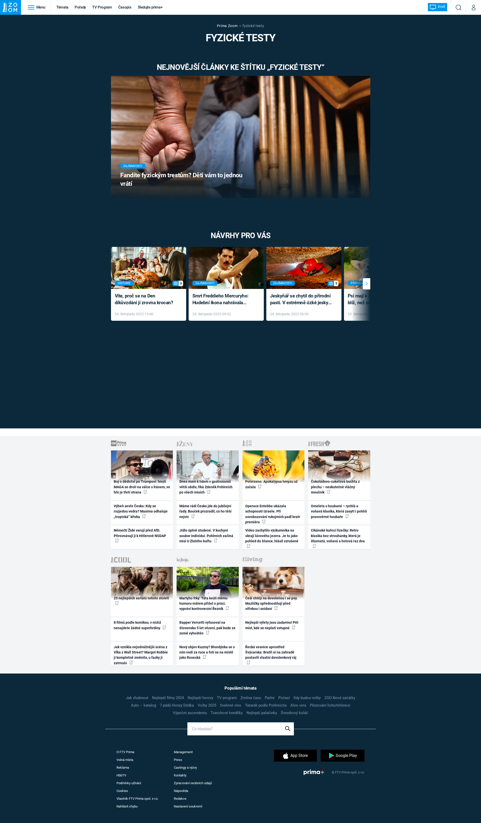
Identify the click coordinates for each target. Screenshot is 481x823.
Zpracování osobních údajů (193, 783)
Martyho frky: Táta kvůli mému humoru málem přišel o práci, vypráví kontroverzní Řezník (203, 603)
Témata (62, 7)
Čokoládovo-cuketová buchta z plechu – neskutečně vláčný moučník (335, 486)
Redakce (180, 798)
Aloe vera (298, 705)
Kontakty (180, 775)
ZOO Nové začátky (339, 698)
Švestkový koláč (294, 713)
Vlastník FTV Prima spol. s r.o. (137, 798)
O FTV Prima (125, 752)
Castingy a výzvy (185, 767)
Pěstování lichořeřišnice (330, 705)
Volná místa (124, 760)
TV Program (102, 7)
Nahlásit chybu (127, 806)
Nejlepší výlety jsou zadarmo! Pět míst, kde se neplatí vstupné (271, 625)
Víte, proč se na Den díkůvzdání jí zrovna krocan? (144, 299)
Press (178, 760)
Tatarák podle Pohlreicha (266, 705)
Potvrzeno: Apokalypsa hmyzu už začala (271, 484)
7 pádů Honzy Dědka (177, 705)
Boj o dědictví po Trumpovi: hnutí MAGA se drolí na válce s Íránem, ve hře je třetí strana (142, 486)
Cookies (122, 791)
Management (183, 752)
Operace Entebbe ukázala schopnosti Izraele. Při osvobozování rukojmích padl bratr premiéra (272, 514)
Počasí (284, 698)
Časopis (125, 7)
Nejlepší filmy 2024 (168, 698)
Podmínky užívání (128, 783)
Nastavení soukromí (188, 806)
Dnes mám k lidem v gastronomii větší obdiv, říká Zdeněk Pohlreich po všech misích (205, 486)
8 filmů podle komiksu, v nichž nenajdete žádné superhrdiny (137, 625)
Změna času (251, 698)
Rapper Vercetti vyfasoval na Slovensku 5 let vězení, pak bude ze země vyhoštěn (207, 627)
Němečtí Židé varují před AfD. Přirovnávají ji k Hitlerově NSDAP (140, 533)
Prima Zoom (227, 26)
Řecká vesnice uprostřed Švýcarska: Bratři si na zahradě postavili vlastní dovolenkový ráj (270, 652)
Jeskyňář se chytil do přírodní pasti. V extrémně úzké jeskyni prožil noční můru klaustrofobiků (301, 299)
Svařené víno (230, 705)
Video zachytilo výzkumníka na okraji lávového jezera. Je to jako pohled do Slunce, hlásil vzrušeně (271, 535)
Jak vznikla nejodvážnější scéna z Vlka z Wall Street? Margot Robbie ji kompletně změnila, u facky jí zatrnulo (141, 655)
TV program (227, 698)
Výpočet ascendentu (190, 713)
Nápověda (181, 791)
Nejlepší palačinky (262, 713)
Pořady (80, 7)
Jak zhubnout (137, 698)
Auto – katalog (143, 705)
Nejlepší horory (200, 698)
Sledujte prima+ (150, 7)
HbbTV (121, 775)
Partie (270, 698)
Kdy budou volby (307, 698)
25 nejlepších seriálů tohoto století (141, 598)
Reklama (122, 767)
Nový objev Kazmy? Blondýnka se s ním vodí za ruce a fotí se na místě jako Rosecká (207, 652)
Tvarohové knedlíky (227, 713)
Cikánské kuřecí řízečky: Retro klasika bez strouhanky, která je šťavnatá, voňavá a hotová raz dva (338, 535)
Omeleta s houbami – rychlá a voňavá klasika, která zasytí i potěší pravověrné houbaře (339, 511)
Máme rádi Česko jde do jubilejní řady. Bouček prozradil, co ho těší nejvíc (205, 511)
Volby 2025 (207, 705)
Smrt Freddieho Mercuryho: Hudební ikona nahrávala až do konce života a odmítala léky (222, 299)
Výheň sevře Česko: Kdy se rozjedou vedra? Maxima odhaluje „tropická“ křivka (141, 511)
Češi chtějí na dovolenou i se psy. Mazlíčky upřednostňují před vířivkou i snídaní (271, 603)
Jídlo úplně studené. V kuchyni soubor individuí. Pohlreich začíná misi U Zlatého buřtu (206, 535)
